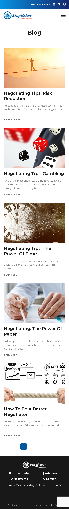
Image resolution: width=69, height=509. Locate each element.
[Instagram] (64, 4)
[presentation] (34, 68)
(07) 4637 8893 (40, 4)
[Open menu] (64, 15)
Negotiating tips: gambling (34, 173)
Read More (12, 119)
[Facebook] (53, 4)
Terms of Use (32, 505)
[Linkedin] (59, 4)
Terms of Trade (46, 505)
